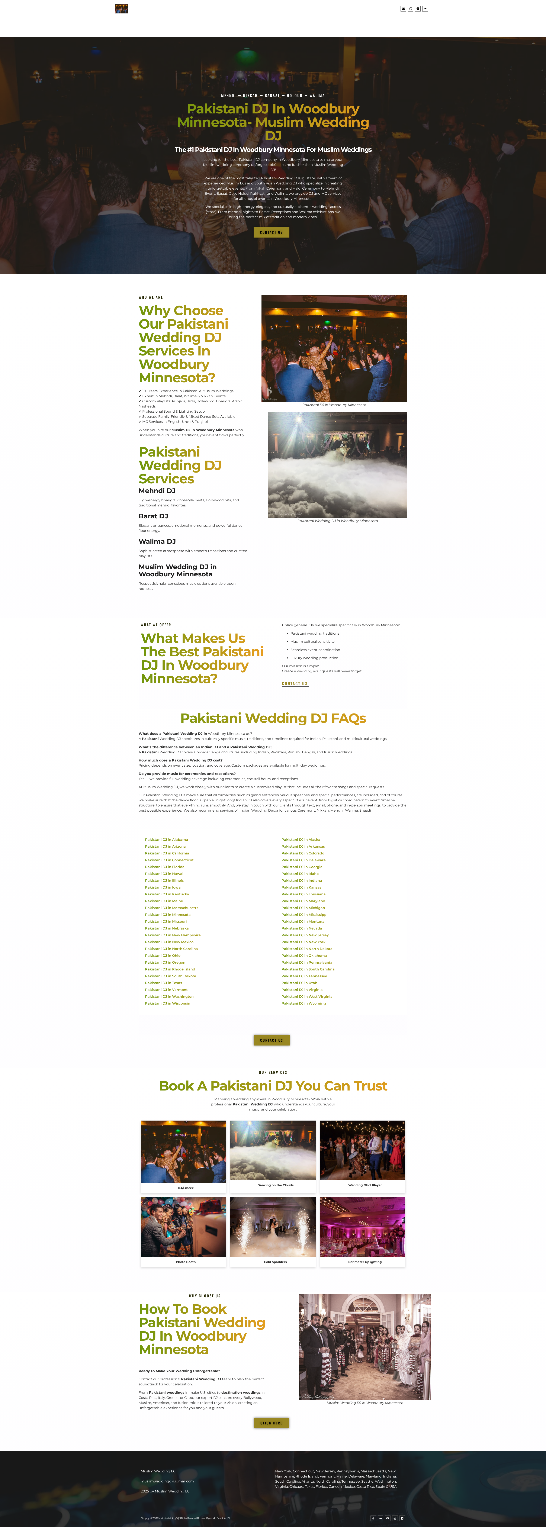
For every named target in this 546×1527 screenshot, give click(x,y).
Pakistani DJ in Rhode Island (170, 969)
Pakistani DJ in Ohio (162, 956)
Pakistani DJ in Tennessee (304, 976)
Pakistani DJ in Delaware (304, 860)
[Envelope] (403, 9)
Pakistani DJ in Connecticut (169, 860)
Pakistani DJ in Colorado (303, 853)
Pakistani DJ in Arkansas (303, 846)
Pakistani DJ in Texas (163, 983)
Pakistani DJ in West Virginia (307, 997)
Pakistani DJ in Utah (299, 983)
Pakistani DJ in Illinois (164, 881)
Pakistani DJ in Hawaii (164, 874)
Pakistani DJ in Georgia (302, 867)
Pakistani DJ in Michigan (303, 908)
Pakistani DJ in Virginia (302, 990)
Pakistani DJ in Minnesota (168, 915)
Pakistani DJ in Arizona (165, 846)
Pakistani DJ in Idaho (300, 874)
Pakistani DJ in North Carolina (171, 949)
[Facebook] (418, 9)
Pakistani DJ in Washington (169, 997)
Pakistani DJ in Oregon (165, 962)
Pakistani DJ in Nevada (302, 928)
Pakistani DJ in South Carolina (308, 969)
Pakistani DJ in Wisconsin (167, 1003)
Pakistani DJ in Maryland (303, 901)
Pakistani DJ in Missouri (166, 921)
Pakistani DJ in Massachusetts (171, 908)
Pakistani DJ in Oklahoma (304, 956)
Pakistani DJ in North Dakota (307, 949)
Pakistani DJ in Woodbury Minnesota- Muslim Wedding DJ (273, 122)
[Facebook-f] (373, 1518)
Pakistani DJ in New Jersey (305, 935)
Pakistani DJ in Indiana (302, 881)
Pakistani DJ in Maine (164, 901)
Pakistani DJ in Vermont (166, 990)
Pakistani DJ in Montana (303, 921)
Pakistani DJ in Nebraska (167, 928)
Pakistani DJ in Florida (164, 867)
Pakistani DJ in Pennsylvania (307, 962)
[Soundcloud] (425, 9)
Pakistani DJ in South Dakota (170, 976)
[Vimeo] (402, 1518)
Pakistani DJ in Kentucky (167, 894)
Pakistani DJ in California (167, 853)
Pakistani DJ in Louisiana (304, 894)
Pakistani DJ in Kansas (301, 887)
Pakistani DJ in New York (303, 942)
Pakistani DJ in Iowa (163, 887)
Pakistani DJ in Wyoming (304, 1003)
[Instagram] (410, 9)
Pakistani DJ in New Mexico (169, 942)
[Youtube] (388, 1518)
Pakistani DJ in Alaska (301, 840)
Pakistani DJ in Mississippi (305, 915)
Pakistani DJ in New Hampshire (173, 935)
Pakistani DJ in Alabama (166, 840)
